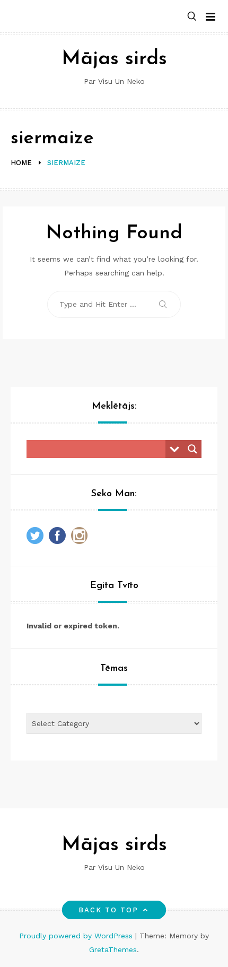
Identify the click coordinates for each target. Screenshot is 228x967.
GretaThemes (113, 949)
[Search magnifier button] (192, 449)
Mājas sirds (114, 59)
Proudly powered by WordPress (77, 935)
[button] (192, 16)
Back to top (108, 910)
